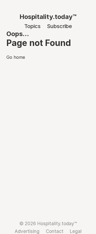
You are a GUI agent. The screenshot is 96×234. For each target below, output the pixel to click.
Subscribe (59, 26)
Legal (76, 231)
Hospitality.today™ (48, 17)
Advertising (27, 231)
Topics (32, 26)
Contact (54, 231)
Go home (15, 57)
